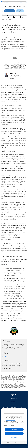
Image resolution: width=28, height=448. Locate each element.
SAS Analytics (5, 356)
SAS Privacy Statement (10, 420)
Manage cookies (14, 437)
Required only (14, 433)
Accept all (14, 429)
